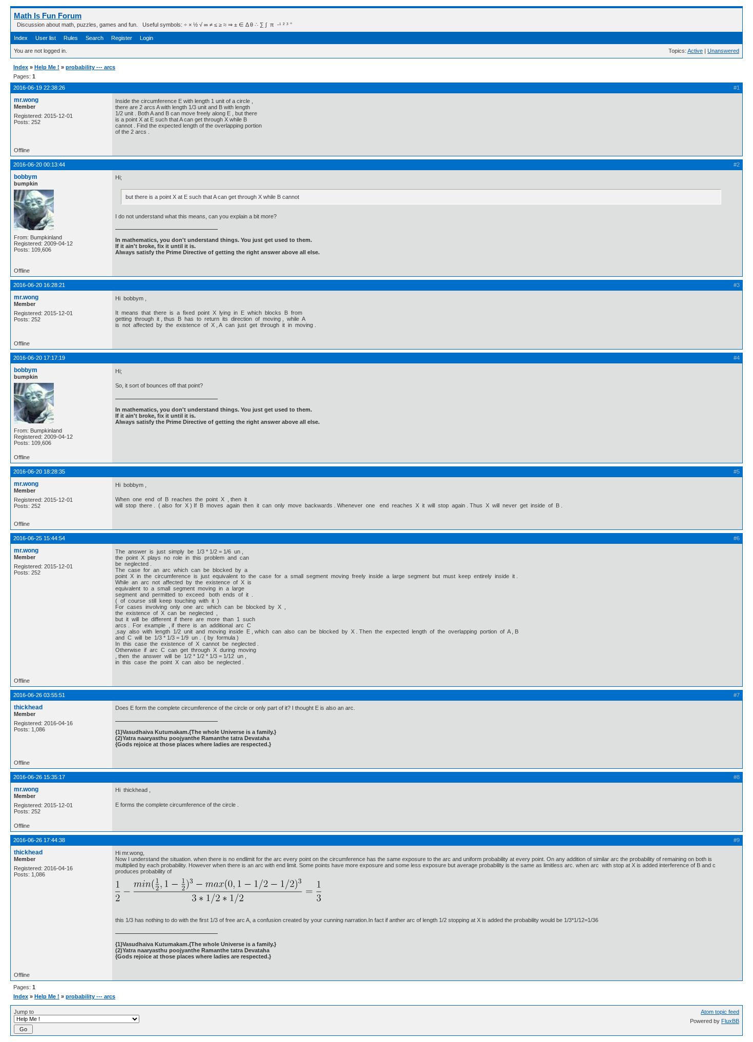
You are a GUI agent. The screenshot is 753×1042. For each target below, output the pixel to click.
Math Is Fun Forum (47, 15)
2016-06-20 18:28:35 (39, 471)
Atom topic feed (720, 1012)
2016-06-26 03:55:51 (39, 695)
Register (121, 38)
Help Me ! (46, 67)
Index (21, 38)
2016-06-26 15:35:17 (39, 777)
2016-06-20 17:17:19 (39, 358)
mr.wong (26, 100)
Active (695, 51)
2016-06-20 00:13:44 (39, 164)
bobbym (25, 176)
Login (146, 38)
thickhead (28, 707)
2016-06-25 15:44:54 (39, 538)
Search (94, 38)
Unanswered (723, 51)
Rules (71, 38)
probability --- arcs (90, 67)
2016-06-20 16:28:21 (39, 285)
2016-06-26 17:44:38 (39, 840)
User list (45, 38)
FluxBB (730, 1021)
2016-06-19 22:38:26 (39, 88)
